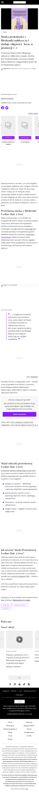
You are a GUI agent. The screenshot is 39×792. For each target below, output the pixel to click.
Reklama (13, 691)
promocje (6, 608)
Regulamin (6, 691)
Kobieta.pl (29, 722)
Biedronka (6, 605)
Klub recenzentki (11, 651)
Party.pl (29, 729)
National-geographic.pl (10, 729)
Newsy (5, 32)
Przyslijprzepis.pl (29, 732)
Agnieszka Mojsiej (7, 98)
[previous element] (1, 131)
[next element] (37, 131)
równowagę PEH (30, 229)
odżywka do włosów (20, 605)
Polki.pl (10, 732)
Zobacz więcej (33, 113)
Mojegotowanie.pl (29, 726)
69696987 (34, 377)
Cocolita (29, 736)
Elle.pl (10, 722)
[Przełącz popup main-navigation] (2, 2)
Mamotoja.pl (10, 726)
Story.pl (10, 739)
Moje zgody (19, 695)
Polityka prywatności (30, 691)
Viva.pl (10, 736)
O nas (20, 691)
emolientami (30, 234)
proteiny (8, 484)
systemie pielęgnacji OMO (20, 576)
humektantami (6, 237)
